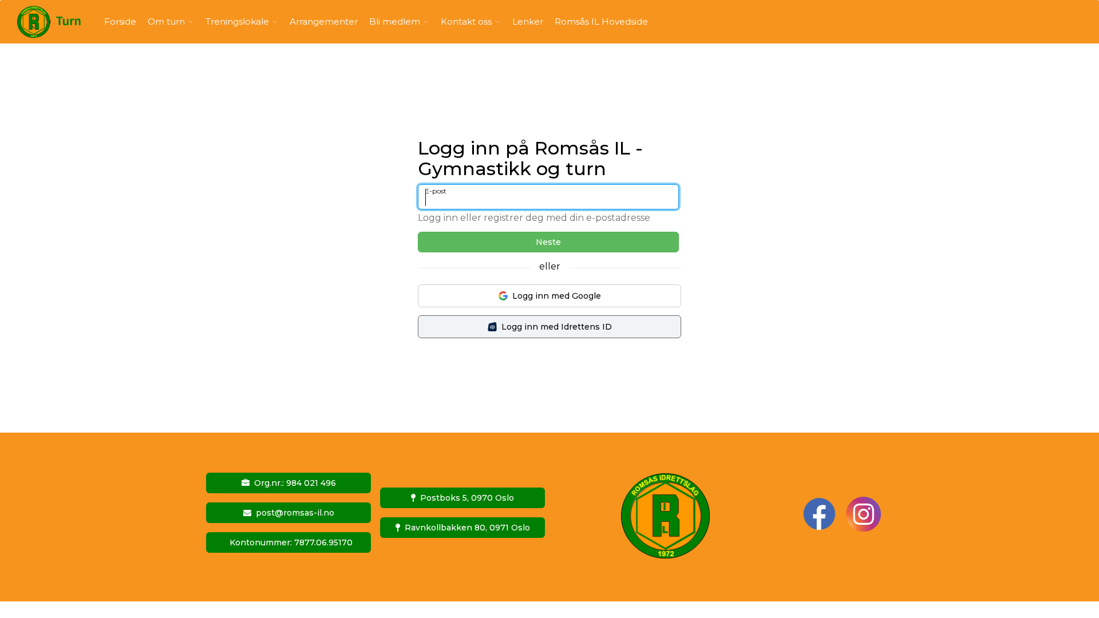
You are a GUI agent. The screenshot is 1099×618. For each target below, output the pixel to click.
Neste (548, 242)
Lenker (527, 21)
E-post (435, 191)
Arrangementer (324, 21)
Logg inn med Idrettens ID (556, 327)
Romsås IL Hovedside (601, 21)
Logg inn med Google (556, 296)
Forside (120, 21)
